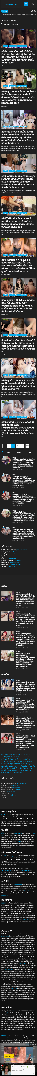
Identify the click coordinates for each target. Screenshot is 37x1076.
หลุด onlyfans (9, 969)
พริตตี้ (25, 759)
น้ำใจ (5, 856)
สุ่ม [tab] (30, 452)
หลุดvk (30, 764)
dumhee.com (15, 552)
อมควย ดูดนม (14, 766)
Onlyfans (8, 755)
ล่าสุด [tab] (19, 452)
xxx (23, 755)
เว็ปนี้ (2, 833)
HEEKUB (4, 903)
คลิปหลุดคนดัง (23, 963)
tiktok (15, 755)
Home (6, 20)
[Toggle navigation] (26, 4)
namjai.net (18, 560)
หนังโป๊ (16, 761)
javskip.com (12, 566)
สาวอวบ (4, 761)
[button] (32, 11)
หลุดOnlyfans (15, 764)
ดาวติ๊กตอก (23, 757)
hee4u (3, 815)
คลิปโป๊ (16, 757)
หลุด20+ (23, 761)
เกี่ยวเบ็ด (23, 766)
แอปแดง (14, 771)
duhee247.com (15, 564)
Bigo (2, 755)
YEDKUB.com (12, 558)
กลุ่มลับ (28, 755)
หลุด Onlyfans (22, 46)
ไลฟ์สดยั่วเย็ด (18, 773)
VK (19, 755)
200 (27, 446)
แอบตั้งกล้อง (6, 770)
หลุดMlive (5, 764)
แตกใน (29, 768)
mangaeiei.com (14, 794)
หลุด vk (14, 988)
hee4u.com (11, 556)
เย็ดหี (3, 768)
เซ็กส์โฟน (31, 766)
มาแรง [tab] (8, 452)
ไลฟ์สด (10, 773)
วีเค (30, 759)
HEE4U (13, 20)
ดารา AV (25, 920)
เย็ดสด (19, 842)
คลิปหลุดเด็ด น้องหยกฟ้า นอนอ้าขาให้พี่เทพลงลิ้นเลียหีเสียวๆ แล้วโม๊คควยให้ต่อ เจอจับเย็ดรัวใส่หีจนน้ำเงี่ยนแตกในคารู (18, 385)
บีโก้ (21, 759)
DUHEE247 (4, 1036)
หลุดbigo (29, 762)
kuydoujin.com (14, 562)
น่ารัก (17, 759)
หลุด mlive (13, 46)
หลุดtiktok (24, 764)
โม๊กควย (28, 770)
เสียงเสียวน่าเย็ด (12, 768)
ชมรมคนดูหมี (18, 833)
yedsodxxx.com (21, 550)
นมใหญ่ (4, 759)
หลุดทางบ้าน (4, 766)
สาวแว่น (11, 762)
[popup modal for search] (33, 4)
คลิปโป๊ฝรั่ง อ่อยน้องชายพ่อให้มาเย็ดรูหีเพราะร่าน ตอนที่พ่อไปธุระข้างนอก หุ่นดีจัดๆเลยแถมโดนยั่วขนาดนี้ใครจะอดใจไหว (17, 223)
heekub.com (16, 554)
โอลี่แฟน (3, 773)
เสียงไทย (22, 768)
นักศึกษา (11, 759)
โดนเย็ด (21, 770)
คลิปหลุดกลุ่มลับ (7, 757)
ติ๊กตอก (30, 757)
